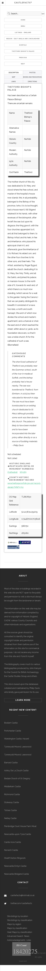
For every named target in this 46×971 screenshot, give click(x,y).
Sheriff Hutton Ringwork (15, 858)
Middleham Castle (12, 786)
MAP (13, 77)
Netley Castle (10, 818)
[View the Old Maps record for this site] (12, 543)
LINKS (13, 81)
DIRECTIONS (32, 81)
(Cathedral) (12, 472)
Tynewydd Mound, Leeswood (17, 746)
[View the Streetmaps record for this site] (13, 548)
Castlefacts (23, 2)
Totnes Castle (10, 810)
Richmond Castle (12, 794)
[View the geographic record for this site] (25, 543)
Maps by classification (17, 928)
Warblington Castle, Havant (16, 739)
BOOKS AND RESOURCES (32, 77)
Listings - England (23, 32)
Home (23, 20)
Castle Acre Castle (12, 842)
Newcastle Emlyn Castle (15, 866)
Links (28, 940)
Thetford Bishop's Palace (23, 51)
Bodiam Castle (11, 723)
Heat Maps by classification (19, 932)
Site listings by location (17, 916)
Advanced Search (15, 936)
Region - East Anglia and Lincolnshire (23, 38)
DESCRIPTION (14, 72)
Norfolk (23, 45)
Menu (23, 26)
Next (23, 64)
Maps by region (14, 924)
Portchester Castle (12, 731)
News (26, 936)
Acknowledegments (16, 940)
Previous (23, 57)
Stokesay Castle (11, 802)
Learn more (23, 700)
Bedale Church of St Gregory (17, 778)
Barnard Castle (11, 762)
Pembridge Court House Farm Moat (20, 826)
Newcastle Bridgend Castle (16, 874)
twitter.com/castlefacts (21, 903)
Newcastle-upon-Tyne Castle (17, 834)
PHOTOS (32, 72)
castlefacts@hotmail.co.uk (22, 895)
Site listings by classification (19, 920)
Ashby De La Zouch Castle (16, 770)
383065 (23, 472)
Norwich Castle (11, 850)
